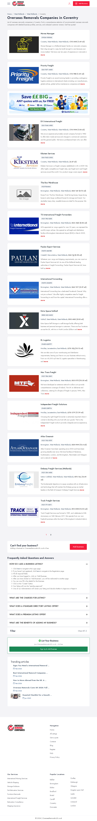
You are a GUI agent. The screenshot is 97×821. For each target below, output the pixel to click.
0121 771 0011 (47, 505)
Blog (51, 745)
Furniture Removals (13, 794)
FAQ (51, 753)
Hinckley (43, 348)
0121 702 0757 (47, 440)
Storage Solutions (13, 786)
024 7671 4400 (47, 70)
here (18, 568)
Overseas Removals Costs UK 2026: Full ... (31, 687)
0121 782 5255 (47, 219)
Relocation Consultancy (15, 802)
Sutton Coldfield (46, 477)
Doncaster (53, 807)
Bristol (52, 795)
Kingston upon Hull (77, 790)
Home (52, 730)
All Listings (53, 734)
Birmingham (45, 191)
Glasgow (74, 786)
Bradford (53, 791)
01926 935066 (47, 37)
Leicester (74, 798)
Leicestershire (51, 348)
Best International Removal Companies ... (30, 673)
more (43, 55)
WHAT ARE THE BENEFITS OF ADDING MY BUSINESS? (33, 622)
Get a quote (54, 737)
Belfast (52, 779)
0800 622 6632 (47, 315)
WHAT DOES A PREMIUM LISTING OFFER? (27, 614)
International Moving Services (17, 778)
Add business (78, 546)
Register (52, 749)
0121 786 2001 (47, 376)
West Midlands (53, 41)
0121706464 (46, 187)
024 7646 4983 (47, 125)
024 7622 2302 (47, 158)
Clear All (81, 631)
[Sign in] (69, 3)
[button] (86, 631)
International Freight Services (17, 798)
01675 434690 (47, 283)
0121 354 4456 (47, 473)
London (73, 805)
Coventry (44, 41)
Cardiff (52, 799)
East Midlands (61, 348)
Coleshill (43, 255)
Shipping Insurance (13, 806)
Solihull (43, 319)
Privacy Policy (55, 757)
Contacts (53, 741)
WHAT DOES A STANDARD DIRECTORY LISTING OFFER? (33, 606)
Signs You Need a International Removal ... (31, 665)
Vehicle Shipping (13, 782)
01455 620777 (47, 344)
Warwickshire (52, 255)
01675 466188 (47, 251)
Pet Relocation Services (15, 790)
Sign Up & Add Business (48, 649)
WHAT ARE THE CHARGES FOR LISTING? (27, 597)
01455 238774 (47, 408)
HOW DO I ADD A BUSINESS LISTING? (26, 564)
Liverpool (74, 802)
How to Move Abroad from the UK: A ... (29, 680)
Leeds (73, 794)
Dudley (73, 778)
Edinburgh (74, 782)
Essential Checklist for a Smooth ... (37, 695)
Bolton (52, 787)
